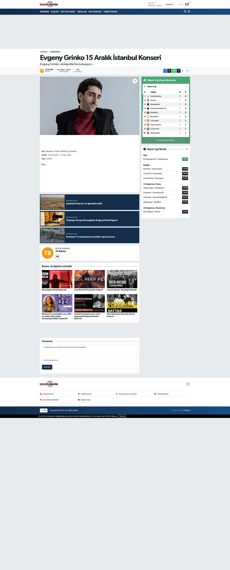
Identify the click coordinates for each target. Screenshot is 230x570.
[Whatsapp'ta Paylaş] (174, 71)
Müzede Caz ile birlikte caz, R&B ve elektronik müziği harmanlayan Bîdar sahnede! (56, 316)
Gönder (47, 367)
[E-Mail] (57, 257)
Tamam (122, 416)
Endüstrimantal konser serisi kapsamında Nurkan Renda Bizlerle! (87, 316)
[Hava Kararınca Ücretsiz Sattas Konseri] (122, 303)
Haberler (43, 52)
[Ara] (185, 11)
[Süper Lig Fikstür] (187, 149)
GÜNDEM (44, 12)
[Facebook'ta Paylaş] (165, 71)
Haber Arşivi (85, 400)
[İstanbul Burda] (49, 4)
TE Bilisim (60, 251)
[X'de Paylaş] (169, 71)
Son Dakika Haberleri (50, 400)
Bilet (43, 164)
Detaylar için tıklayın (166, 140)
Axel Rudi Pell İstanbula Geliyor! (88, 290)
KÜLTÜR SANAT (68, 12)
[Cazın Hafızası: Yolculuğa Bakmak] (122, 279)
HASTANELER (95, 12)
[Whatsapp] (188, 384)
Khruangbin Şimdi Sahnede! (54, 290)
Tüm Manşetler (163, 394)
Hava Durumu (48, 394)
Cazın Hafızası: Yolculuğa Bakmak (122, 290)
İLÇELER (55, 12)
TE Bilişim (186, 410)
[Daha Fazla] (179, 71)
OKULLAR (81, 12)
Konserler (55, 52)
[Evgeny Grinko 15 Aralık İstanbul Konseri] (89, 106)
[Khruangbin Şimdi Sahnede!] (57, 279)
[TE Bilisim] (47, 253)
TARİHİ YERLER (110, 12)
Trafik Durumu (86, 394)
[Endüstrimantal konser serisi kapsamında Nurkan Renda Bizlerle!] (89, 303)
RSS (44, 410)
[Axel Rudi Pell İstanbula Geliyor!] (89, 279)
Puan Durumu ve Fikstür (128, 394)
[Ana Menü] (188, 11)
